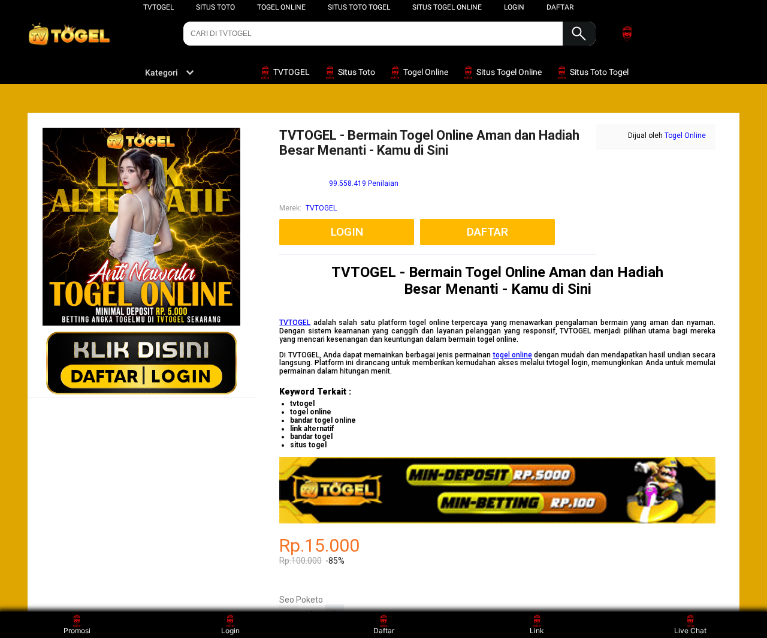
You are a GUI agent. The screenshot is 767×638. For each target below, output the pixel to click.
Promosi (77, 630)
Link (537, 630)
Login (230, 630)
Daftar (383, 630)
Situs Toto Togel (359, 7)
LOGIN (514, 7)
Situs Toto (215, 7)
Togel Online (281, 7)
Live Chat (690, 630)
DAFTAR (559, 7)
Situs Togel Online (447, 7)
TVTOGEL (158, 7)
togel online (512, 355)
